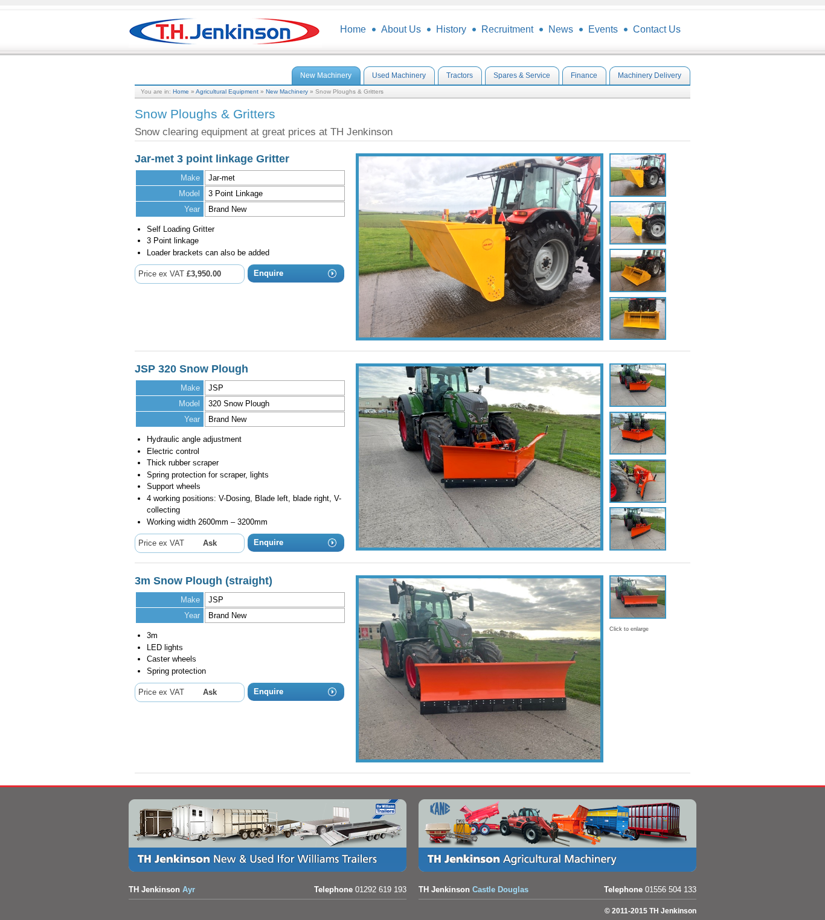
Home (181, 91)
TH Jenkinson (225, 30)
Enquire (268, 273)
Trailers (270, 835)
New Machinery (287, 91)
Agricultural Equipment (227, 91)
